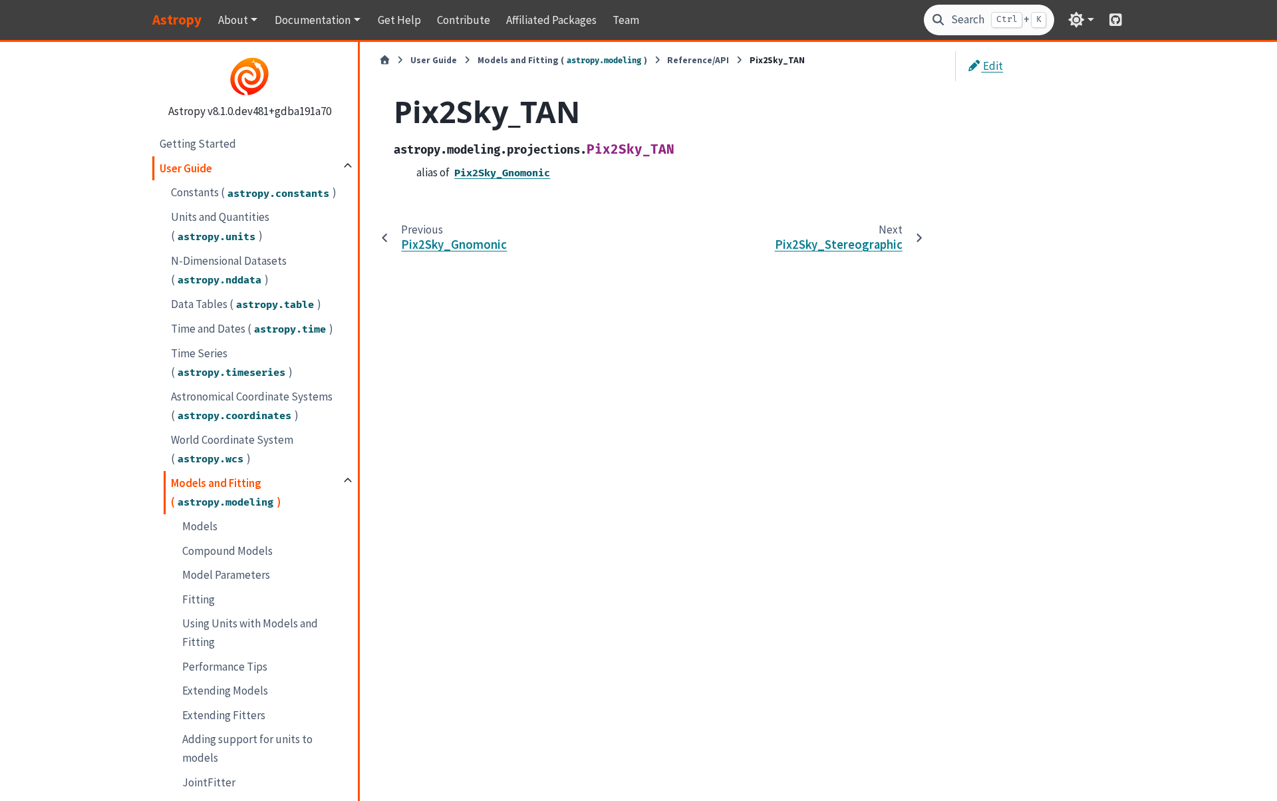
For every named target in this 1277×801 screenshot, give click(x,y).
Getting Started (198, 143)
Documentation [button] (313, 20)
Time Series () (232, 362)
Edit (992, 66)
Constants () (254, 192)
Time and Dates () (252, 328)
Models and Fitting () (226, 492)
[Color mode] (1081, 19)
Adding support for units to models (247, 748)
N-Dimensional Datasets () (229, 270)
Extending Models (225, 690)
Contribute (463, 20)
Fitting (198, 599)
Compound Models (227, 551)
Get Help (399, 20)
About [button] (233, 20)
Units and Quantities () (220, 226)
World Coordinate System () (232, 449)
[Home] (384, 60)
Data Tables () (246, 304)
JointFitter (208, 782)
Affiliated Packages (551, 20)
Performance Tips (224, 666)
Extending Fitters (223, 715)
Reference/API (698, 60)
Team (626, 20)
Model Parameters (226, 574)
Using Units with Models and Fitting (250, 632)
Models (199, 526)
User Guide (186, 168)
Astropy (177, 20)
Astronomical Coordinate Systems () (252, 405)
